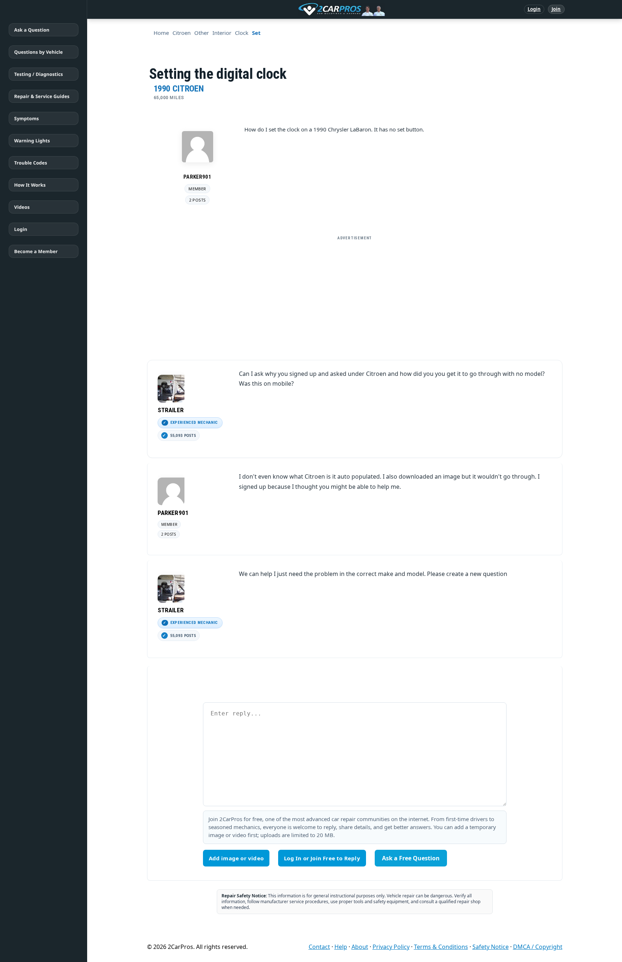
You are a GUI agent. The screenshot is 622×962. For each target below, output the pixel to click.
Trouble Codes (30, 162)
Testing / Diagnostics (38, 74)
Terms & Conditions (441, 947)
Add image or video (236, 858)
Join (556, 9)
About (359, 947)
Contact (319, 947)
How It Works (30, 185)
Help (340, 947)
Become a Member (36, 251)
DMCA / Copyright (537, 947)
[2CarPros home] (303, 9)
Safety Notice (490, 947)
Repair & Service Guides (41, 96)
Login (534, 9)
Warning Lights (32, 140)
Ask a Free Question (411, 858)
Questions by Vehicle (38, 52)
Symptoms (26, 118)
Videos (22, 207)
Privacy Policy (391, 947)
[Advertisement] (355, 295)
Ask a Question (31, 30)
